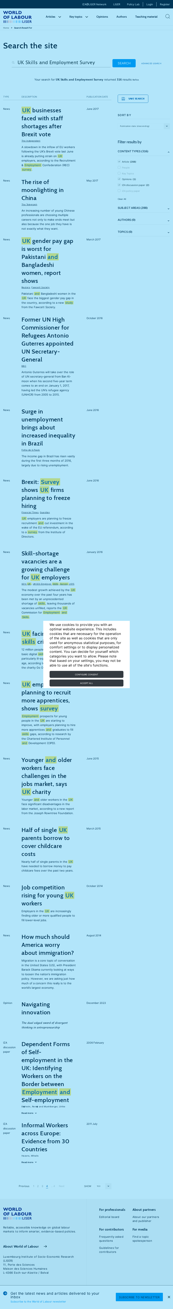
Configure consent (86, 674)
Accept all (86, 683)
